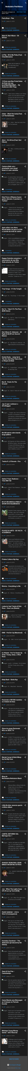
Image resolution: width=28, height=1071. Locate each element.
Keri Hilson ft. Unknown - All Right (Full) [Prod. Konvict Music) (12, 334)
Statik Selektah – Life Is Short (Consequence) (10, 913)
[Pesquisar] (26, 3)
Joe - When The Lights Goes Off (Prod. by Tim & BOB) (12, 890)
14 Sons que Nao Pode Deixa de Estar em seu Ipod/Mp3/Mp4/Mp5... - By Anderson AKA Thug (12, 84)
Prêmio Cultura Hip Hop (10, 559)
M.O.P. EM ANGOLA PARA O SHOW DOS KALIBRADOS (11, 503)
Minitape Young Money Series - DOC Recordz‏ (10, 1032)
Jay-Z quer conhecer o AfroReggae (10, 405)
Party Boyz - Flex (8, 18)
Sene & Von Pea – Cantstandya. (8, 972)
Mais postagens (14, 1059)
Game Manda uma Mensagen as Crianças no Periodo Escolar (12, 1002)
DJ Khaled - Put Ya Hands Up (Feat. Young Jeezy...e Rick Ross (12, 655)
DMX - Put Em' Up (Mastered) (12, 633)
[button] (25, 18)
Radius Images (18, 1067)
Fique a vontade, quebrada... (11, 30)
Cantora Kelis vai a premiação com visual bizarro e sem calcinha (10, 168)
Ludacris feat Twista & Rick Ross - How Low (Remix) (11, 607)
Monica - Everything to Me (11, 586)
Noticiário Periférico (14, 7)
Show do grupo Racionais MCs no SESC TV (11, 729)
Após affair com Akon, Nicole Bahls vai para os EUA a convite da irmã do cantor (12, 229)
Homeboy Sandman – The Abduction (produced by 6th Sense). (12, 943)
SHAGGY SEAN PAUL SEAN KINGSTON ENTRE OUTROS (11, 864)
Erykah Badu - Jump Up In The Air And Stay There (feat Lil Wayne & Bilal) (12, 359)
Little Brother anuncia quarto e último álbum (12, 806)
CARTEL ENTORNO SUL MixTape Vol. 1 (10, 835)
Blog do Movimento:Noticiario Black (12, 777)
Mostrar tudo (21, 12)
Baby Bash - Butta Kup (10, 680)
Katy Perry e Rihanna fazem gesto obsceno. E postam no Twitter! (12, 199)
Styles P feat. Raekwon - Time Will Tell (10, 480)
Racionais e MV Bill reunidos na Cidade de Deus (12, 701)
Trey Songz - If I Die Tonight (12, 289)
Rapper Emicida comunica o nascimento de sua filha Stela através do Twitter (12, 260)
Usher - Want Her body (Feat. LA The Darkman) (12, 115)
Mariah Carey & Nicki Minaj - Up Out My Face (12, 758)
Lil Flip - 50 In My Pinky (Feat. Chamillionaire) (12, 56)
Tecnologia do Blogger (15, 1065)
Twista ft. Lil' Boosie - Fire (11, 461)
